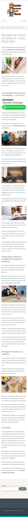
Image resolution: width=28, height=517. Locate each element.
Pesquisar (4, 486)
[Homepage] (14, 9)
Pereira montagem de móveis (8, 510)
